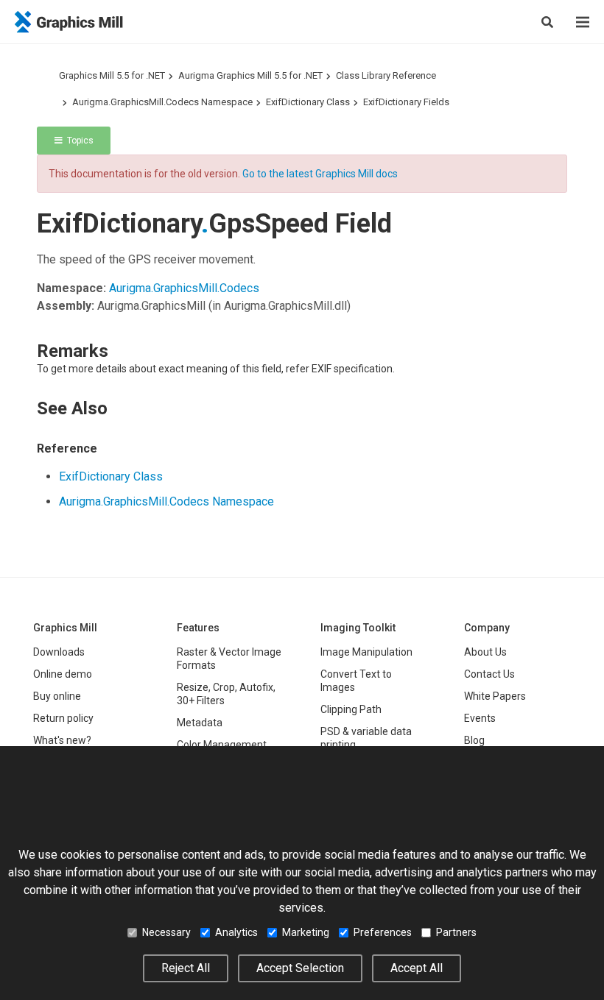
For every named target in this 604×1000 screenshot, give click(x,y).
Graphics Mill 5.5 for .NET (112, 75)
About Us (485, 652)
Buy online (57, 696)
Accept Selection (300, 968)
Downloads (59, 652)
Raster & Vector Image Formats (229, 658)
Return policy (63, 718)
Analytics (236, 932)
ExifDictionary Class (308, 101)
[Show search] (547, 22)
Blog (474, 740)
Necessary (166, 932)
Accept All (416, 968)
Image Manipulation (366, 652)
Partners (456, 932)
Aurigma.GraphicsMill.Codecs (184, 288)
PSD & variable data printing (366, 738)
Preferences (383, 932)
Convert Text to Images (356, 680)
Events (480, 718)
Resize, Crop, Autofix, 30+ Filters (226, 693)
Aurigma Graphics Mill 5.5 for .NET (250, 75)
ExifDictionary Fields (406, 101)
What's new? (62, 740)
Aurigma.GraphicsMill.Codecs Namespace (162, 101)
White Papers (495, 696)
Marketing (305, 932)
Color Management (222, 745)
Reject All (185, 968)
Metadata (199, 722)
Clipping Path (351, 709)
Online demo (62, 674)
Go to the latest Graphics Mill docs (320, 174)
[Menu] (582, 22)
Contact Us (489, 674)
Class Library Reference (386, 75)
